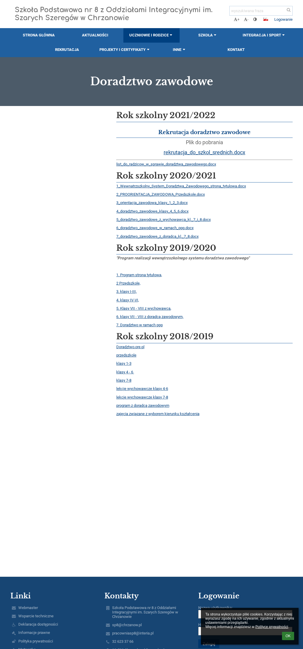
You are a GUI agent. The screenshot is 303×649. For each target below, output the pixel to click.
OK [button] (288, 636)
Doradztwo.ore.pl (130, 347)
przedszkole (126, 355)
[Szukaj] (288, 10)
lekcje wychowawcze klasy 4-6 (142, 388)
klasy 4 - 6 (125, 372)
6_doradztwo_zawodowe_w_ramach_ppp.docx (155, 228)
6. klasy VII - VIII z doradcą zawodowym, (149, 316)
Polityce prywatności (271, 627)
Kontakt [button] (236, 49)
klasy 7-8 (123, 380)
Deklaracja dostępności (38, 624)
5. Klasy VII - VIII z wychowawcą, (143, 308)
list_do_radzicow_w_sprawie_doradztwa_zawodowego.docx (166, 164)
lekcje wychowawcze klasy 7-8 (142, 397)
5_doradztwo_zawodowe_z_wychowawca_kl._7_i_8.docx (163, 219)
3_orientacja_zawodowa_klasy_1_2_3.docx (152, 202)
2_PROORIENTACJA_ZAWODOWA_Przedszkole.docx (160, 194)
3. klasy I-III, (126, 291)
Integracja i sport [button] (262, 35)
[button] (254, 19)
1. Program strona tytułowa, (139, 275)
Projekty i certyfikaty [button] (122, 49)
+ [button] (238, 19)
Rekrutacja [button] (67, 49)
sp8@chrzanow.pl (127, 625)
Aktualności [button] (95, 35)
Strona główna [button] (39, 35)
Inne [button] (177, 49)
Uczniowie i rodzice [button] (149, 35)
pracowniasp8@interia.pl (133, 633)
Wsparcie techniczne (36, 616)
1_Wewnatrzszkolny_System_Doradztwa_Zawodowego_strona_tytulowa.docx (181, 186)
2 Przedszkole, (128, 283)
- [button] (248, 19)
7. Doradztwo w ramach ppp (139, 325)
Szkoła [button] (205, 35)
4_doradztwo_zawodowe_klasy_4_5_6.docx (152, 211)
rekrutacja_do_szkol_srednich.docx (204, 152)
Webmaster (28, 607)
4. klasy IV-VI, (127, 300)
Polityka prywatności (35, 641)
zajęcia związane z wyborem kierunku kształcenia (157, 414)
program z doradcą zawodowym (142, 405)
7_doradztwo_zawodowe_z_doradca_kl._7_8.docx (157, 236)
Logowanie (283, 19)
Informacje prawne (34, 632)
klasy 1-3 (123, 363)
